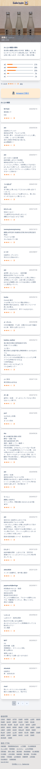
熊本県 (20, 735)
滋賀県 (32, 727)
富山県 (16, 725)
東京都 (32, 722)
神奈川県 (3, 725)
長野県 (3, 727)
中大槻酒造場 (32, 746)
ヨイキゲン (20, 749)
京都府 (38, 727)
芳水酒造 (33, 754)
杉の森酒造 (35, 751)
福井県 (28, 725)
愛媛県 (32, 732)
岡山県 (3, 732)
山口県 (15, 732)
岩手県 (15, 719)
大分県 (26, 735)
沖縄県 (10, 738)
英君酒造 (12, 749)
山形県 (32, 719)
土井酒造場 (17, 757)
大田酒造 (32, 757)
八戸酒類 (23, 746)
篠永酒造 (26, 754)
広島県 (9, 732)
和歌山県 (21, 730)
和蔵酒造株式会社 (13, 746)
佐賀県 (9, 735)
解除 (21, 84)
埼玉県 (20, 722)
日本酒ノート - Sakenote (20, 764)
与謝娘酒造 (12, 759)
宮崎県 (32, 735)
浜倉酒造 (3, 746)
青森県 (9, 719)
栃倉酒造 (19, 754)
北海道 (3, 719)
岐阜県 (9, 727)
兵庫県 (9, 730)
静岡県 (15, 727)
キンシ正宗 (4, 749)
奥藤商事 (25, 757)
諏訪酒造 (19, 751)
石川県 (22, 725)
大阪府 (3, 730)
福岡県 (3, 735)
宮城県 (20, 719)
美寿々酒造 (11, 751)
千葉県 (26, 722)
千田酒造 (9, 757)
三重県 (26, 727)
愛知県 (20, 727)
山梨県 (34, 725)
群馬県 (15, 722)
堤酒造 (3, 757)
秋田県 (26, 719)
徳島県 (20, 732)
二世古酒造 (11, 754)
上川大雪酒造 (29, 749)
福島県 (38, 719)
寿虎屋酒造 (27, 751)
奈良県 (15, 730)
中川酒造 (3, 754)
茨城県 (3, 722)
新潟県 (10, 725)
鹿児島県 (3, 738)
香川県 (26, 732)
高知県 (38, 732)
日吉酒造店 (4, 759)
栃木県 (9, 722)
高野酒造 (3, 751)
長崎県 (15, 735)
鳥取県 (28, 730)
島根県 (34, 730)
